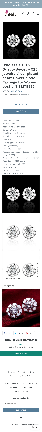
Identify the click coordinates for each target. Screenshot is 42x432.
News (32, 372)
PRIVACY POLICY (12, 384)
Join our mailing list (21, 398)
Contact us (22, 372)
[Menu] (38, 13)
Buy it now (21, 111)
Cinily (16, 424)
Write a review (21, 353)
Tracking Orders (25, 376)
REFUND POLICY (29, 384)
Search (13, 376)
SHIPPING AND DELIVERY (21, 387)
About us (11, 372)
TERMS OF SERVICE (21, 391)
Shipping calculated (10, 95)
